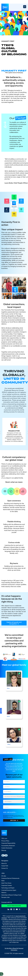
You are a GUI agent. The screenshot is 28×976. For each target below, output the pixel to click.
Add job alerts (9, 812)
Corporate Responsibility (8, 843)
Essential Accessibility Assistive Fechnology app (4, 855)
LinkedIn (8, 909)
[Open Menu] (24, 6)
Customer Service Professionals (10, 878)
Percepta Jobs (5, 897)
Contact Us (4, 868)
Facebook (11, 909)
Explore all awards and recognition (14, 623)
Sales (3, 880)
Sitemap (3, 850)
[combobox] (14, 801)
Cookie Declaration (6, 848)
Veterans (3, 892)
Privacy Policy (5, 841)
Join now (13, 820)
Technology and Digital (7, 888)
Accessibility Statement (8, 845)
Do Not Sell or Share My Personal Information (14, 949)
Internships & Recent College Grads (11, 895)
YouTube (17, 909)
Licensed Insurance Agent (8, 890)
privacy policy (10, 816)
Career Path (4, 866)
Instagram (14, 909)
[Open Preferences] (1, 974)
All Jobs (3, 876)
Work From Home (6, 883)
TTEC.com (4, 838)
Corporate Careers (6, 885)
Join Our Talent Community (14, 905)
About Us (4, 863)
